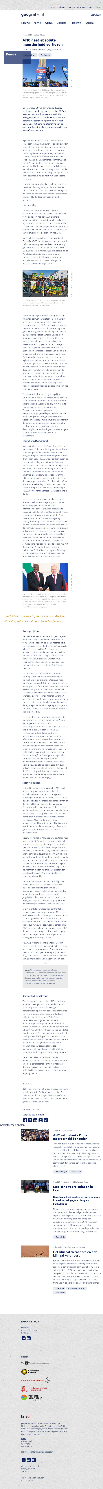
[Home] (32, 14)
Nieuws (25, 22)
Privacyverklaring (28, 1468)
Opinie (49, 22)
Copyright (25, 1332)
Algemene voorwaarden (31, 1466)
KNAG (23, 1438)
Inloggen (97, 2)
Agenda (89, 22)
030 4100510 (27, 1444)
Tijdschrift (75, 22)
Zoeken (99, 7)
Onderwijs (61, 7)
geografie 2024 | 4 (55, 49)
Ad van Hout (39, 35)
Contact (90, 7)
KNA (52, 7)
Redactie (25, 1327)
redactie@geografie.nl (30, 1330)
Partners (71, 7)
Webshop (81, 7)
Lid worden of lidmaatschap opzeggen (37, 1452)
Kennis (37, 22)
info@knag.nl (26, 1441)
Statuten (25, 1471)
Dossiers (61, 22)
